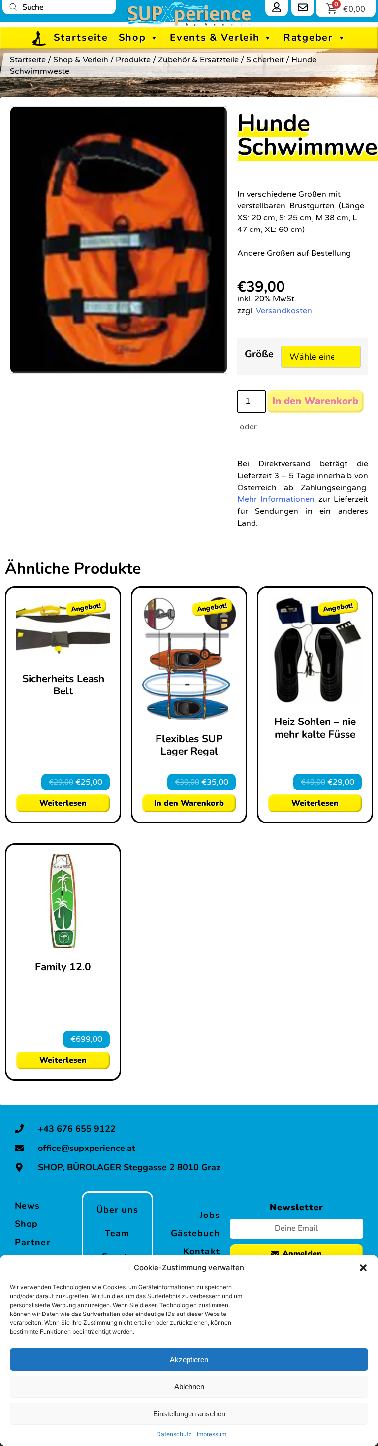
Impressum (211, 1434)
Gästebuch (195, 1233)
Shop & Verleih (80, 60)
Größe (259, 355)
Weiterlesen (63, 803)
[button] (363, 1268)
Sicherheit (265, 60)
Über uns (117, 1210)
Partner (33, 1242)
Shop (132, 37)
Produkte (133, 60)
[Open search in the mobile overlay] (59, 7)
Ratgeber (308, 37)
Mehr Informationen (276, 499)
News (27, 1206)
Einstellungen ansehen (189, 1414)
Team (117, 1233)
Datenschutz (174, 1434)
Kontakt (201, 1251)
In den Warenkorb (315, 401)
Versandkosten (284, 311)
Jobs (210, 1215)
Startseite (81, 37)
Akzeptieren (189, 1359)
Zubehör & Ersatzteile (198, 60)
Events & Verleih (214, 37)
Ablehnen (189, 1386)
